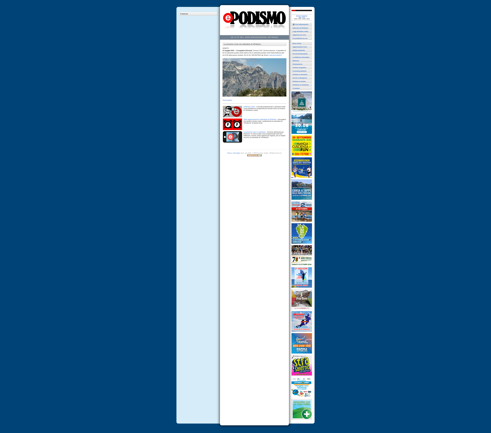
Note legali (236, 153)
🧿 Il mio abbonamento (300, 24)
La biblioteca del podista (301, 57)
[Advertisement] (198, 55)
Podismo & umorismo (300, 74)
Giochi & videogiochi (300, 78)
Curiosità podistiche (299, 71)
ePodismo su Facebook (301, 85)
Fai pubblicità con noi (300, 38)
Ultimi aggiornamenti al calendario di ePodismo (259, 119)
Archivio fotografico (299, 67)
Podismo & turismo (299, 81)
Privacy (229, 153)
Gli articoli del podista (300, 54)
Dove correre (297, 43)
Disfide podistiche (299, 50)
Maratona (296, 60)
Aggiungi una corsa (299, 35)
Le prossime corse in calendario (254, 132)
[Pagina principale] (302, 10)
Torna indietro (227, 100)
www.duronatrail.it (275, 55)
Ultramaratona (297, 64)
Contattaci (296, 88)
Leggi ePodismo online (300, 31)
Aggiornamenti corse (300, 47)
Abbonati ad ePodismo (300, 28)
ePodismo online (249, 107)
